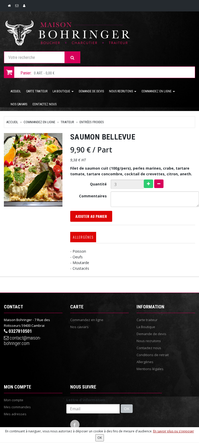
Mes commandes (17, 407)
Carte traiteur (36, 91)
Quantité (98, 184)
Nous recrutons (121, 91)
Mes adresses (15, 414)
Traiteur (67, 122)
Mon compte (13, 400)
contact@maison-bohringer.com (22, 340)
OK (127, 408)
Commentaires (93, 195)
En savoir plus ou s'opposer (173, 431)
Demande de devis (91, 91)
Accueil (16, 91)
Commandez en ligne (156, 91)
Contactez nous (44, 104)
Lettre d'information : (86, 399)
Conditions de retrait (153, 354)
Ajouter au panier (91, 216)
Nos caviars (19, 104)
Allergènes (83, 237)
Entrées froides (92, 122)
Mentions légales (150, 368)
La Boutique (62, 91)
